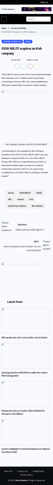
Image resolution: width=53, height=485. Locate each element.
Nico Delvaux (37, 206)
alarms (11, 193)
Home (4, 28)
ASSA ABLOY (25, 193)
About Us (8, 471)
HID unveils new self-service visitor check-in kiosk (24, 337)
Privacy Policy (26, 475)
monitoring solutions (17, 206)
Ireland (20, 199)
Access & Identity (18, 28)
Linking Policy (39, 471)
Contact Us (22, 471)
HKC (10, 199)
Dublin (39, 193)
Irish (31, 199)
